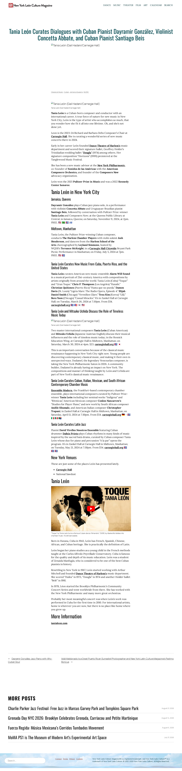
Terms (65, 759)
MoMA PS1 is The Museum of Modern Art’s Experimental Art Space (57, 737)
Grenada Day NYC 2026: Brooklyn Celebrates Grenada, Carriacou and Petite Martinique (73, 718)
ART (145, 5)
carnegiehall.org (60, 305)
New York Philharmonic (111, 165)
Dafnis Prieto (70, 433)
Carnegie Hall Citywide (103, 248)
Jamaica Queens (76, 92)
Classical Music (57, 92)
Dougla (87, 152)
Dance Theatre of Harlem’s (104, 145)
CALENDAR (156, 5)
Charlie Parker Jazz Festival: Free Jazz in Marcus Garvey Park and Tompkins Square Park (73, 708)
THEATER (128, 5)
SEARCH (168, 5)
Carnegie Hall (59, 136)
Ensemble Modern (61, 390)
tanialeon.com (59, 623)
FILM (138, 5)
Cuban (66, 92)
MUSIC (117, 5)
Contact (58, 759)
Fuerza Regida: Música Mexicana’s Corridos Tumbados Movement (56, 727)
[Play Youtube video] (91, 508)
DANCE (107, 5)
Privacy (72, 759)
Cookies (79, 759)
